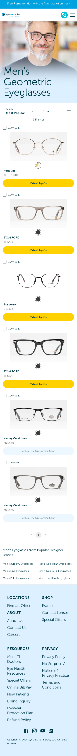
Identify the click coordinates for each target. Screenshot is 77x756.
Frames (48, 605)
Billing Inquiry (18, 701)
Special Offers (54, 619)
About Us (15, 620)
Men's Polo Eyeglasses (16, 578)
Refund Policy (19, 720)
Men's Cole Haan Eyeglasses (55, 563)
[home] (10, 15)
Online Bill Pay (19, 687)
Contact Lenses (55, 612)
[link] (38, 146)
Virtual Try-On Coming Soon (38, 451)
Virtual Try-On (38, 183)
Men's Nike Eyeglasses (16, 570)
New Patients (18, 694)
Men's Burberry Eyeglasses (18, 563)
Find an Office (19, 605)
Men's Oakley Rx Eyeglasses (54, 570)
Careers (13, 634)
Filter (45, 111)
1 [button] (38, 534)
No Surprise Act (55, 663)
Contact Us (17, 627)
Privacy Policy (53, 656)
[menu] (72, 15)
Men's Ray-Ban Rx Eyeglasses (55, 578)
